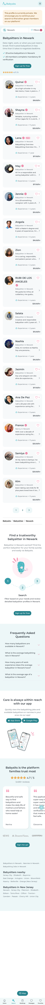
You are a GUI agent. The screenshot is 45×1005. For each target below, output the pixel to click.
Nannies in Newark (31, 863)
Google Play (31, 720)
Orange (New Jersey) (28, 881)
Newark (6, 890)
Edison (6, 893)
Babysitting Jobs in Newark (14, 867)
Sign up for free (22, 66)
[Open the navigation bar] (40, 3)
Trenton (31, 893)
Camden (6, 896)
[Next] (29, 510)
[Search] (4, 30)
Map (24, 993)
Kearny (6, 881)
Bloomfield (35, 878)
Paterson (25, 890)
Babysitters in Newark (12, 863)
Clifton (24, 893)
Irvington (19, 878)
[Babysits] (9, 3)
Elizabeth (17, 875)
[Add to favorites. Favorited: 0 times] (38, 138)
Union (26, 878)
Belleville (14, 881)
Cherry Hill (23, 896)
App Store (15, 720)
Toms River (15, 893)
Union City (34, 896)
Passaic (15, 896)
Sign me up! (22, 845)
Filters (37, 30)
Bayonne (26, 875)
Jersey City (7, 875)
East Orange (8, 878)
